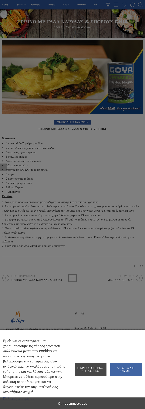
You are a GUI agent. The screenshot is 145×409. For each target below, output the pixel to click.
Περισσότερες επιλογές (90, 369)
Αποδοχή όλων (126, 369)
